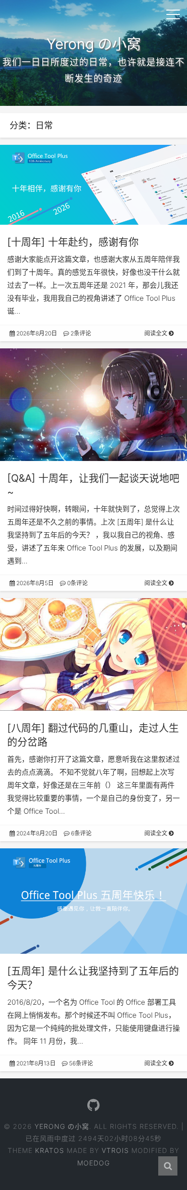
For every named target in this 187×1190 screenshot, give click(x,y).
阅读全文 (156, 333)
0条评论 (77, 583)
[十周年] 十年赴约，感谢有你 (73, 242)
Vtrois (115, 1150)
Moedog (93, 1163)
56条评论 (80, 1063)
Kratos (49, 1150)
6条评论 (81, 833)
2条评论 (80, 333)
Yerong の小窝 (62, 1126)
